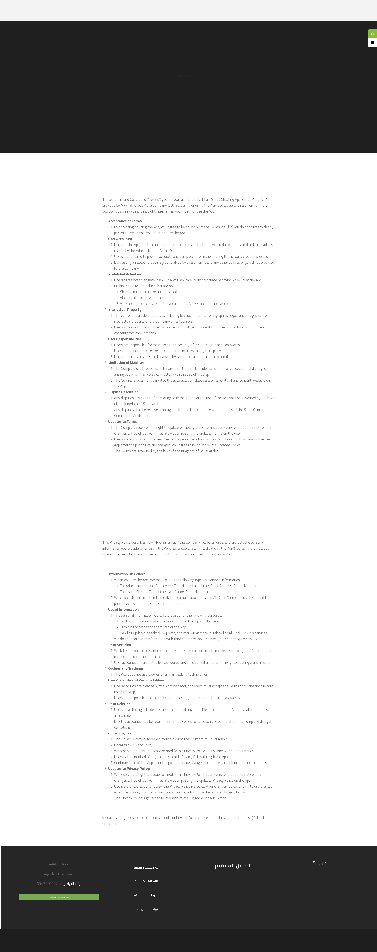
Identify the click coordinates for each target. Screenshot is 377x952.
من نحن (107, 10)
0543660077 (47, 883)
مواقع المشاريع (261, 10)
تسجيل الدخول (287, 10)
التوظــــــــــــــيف (146, 895)
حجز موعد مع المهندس (59, 897)
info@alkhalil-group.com (58, 873)
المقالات (124, 10)
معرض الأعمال (145, 10)
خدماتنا (239, 10)
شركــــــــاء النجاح (146, 867)
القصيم (53, 863)
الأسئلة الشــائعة (146, 881)
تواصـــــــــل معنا (146, 909)
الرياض (65, 863)
